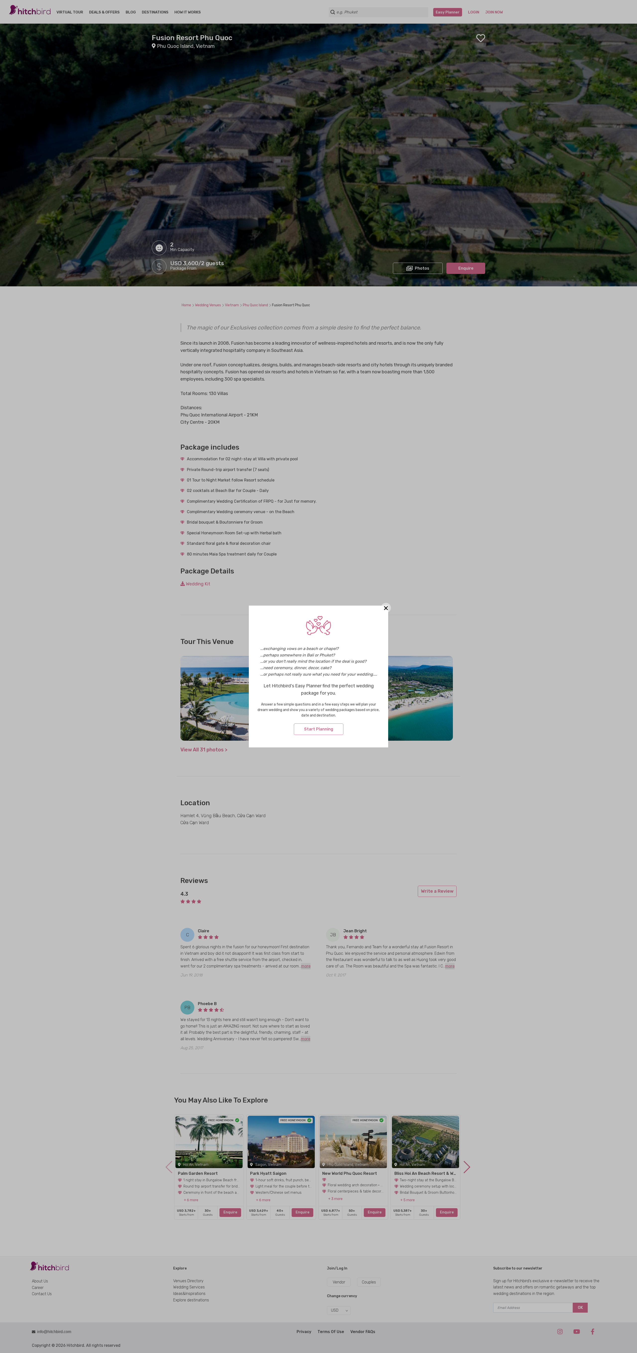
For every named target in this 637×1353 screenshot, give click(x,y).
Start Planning (318, 729)
